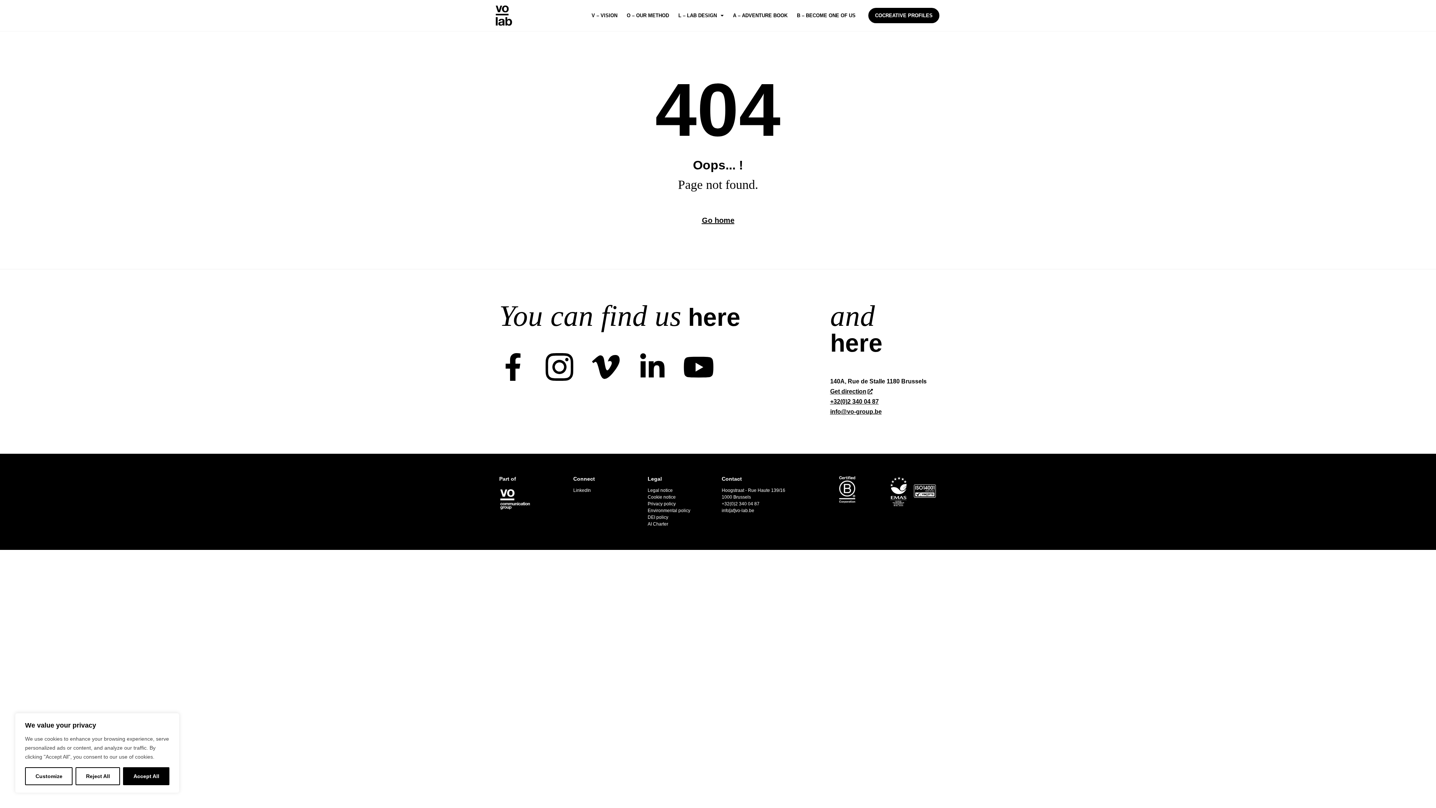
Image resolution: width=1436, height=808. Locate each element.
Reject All (98, 776)
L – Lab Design (697, 15)
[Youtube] (698, 367)
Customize (49, 776)
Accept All (146, 776)
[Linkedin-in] (652, 367)
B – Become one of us (826, 15)
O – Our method (648, 15)
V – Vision (604, 15)
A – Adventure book (760, 15)
